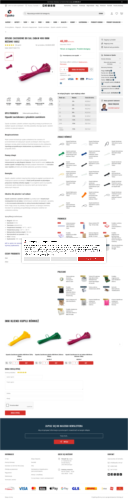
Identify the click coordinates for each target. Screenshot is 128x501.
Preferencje (64, 259)
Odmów (36, 259)
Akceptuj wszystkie (91, 259)
